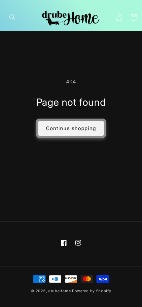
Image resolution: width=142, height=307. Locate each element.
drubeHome (59, 291)
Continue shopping (71, 128)
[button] (12, 17)
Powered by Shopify (91, 291)
